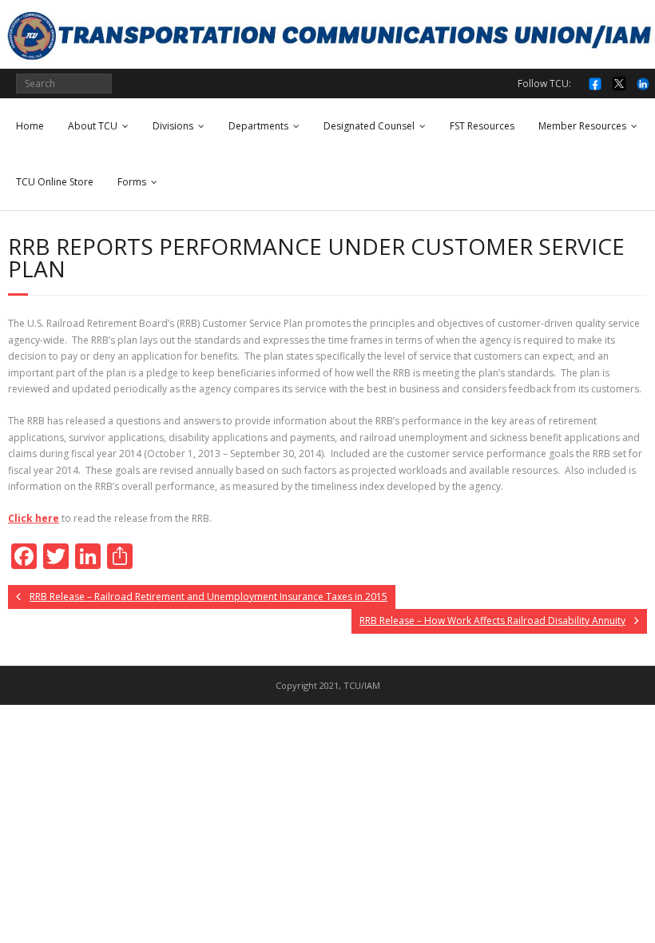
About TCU (92, 126)
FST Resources (482, 126)
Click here (33, 518)
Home (30, 126)
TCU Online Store (54, 182)
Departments (258, 126)
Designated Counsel (369, 126)
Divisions (173, 126)
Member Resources (582, 126)
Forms (131, 182)
